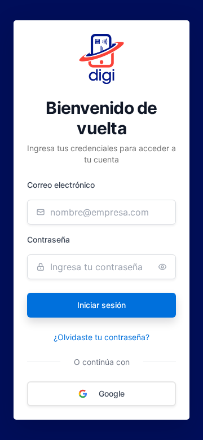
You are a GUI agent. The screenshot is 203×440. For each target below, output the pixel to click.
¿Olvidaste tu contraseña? (101, 337)
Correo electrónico (61, 185)
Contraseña (48, 239)
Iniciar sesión (101, 305)
